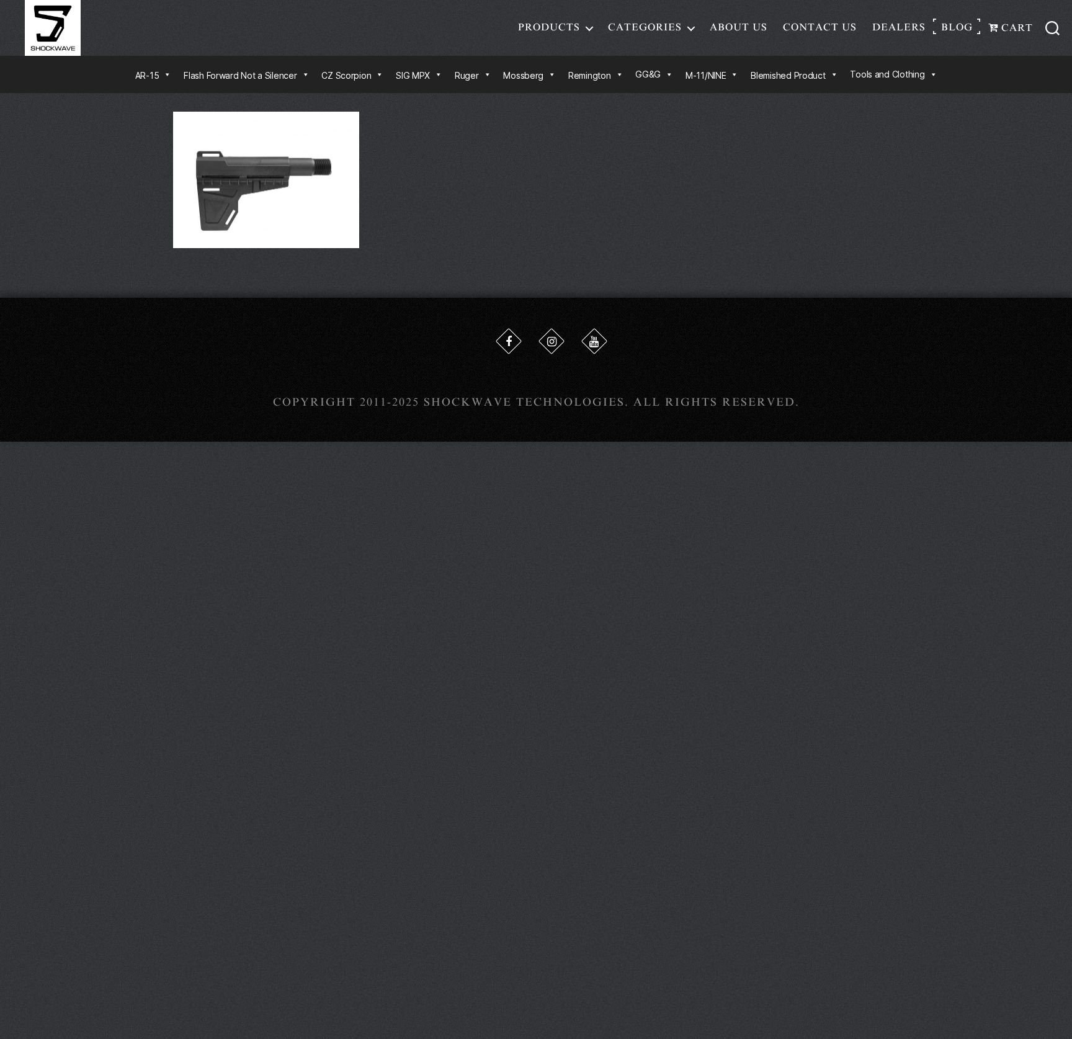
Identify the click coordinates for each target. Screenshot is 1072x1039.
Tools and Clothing (887, 74)
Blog (957, 27)
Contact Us (820, 27)
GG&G (648, 74)
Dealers (899, 27)
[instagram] (551, 341)
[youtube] (594, 341)
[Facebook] (508, 341)
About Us (738, 27)
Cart (1015, 27)
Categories (645, 27)
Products (549, 27)
